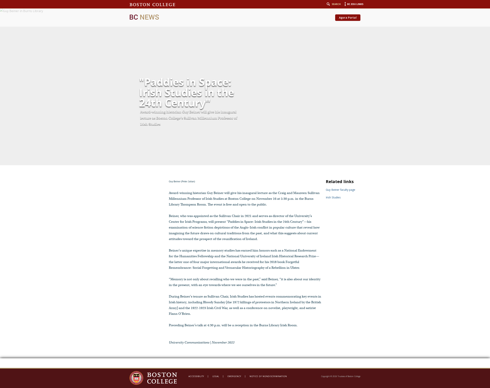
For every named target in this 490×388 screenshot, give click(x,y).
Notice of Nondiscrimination (268, 376)
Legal (215, 376)
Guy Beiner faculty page (340, 190)
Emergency (234, 376)
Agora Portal (348, 17)
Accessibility (196, 376)
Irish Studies (333, 197)
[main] (245, 184)
